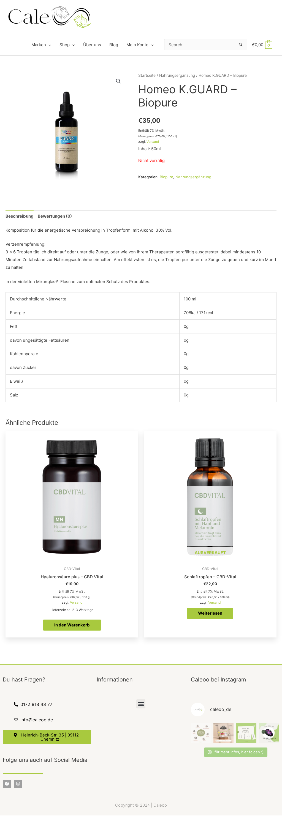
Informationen (115, 679)
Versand (153, 141)
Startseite (147, 75)
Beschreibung (20, 216)
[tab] (20, 216)
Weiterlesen (210, 613)
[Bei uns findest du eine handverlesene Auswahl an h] (246, 733)
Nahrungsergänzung (177, 75)
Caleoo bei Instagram (218, 679)
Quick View (72, 559)
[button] (140, 703)
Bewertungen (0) (55, 216)
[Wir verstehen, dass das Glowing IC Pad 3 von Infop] (269, 733)
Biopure (166, 177)
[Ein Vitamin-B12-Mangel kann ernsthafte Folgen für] (201, 733)
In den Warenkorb (72, 625)
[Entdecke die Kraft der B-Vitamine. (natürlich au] (223, 733)
